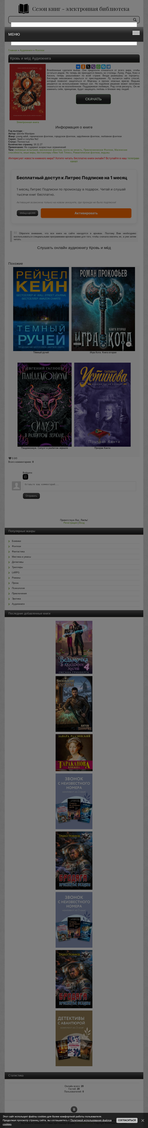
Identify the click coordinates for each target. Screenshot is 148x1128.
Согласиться (127, 1120)
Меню (14, 34)
